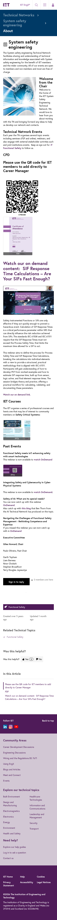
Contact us (8, 858)
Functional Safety (17, 607)
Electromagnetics (11, 811)
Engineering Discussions (14, 752)
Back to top (48, 720)
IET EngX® (25, 4)
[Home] (6, 4)
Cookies (41, 876)
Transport (34, 828)
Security (33, 823)
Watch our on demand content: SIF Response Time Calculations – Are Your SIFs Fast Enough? (27, 271)
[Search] (36, 5)
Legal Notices (44, 882)
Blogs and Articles (11, 769)
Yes (28, 659)
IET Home (8, 876)
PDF (7, 691)
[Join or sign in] (53, 5)
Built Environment (11, 796)
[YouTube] (16, 727)
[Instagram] (11, 727)
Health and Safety (11, 833)
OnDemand (9, 505)
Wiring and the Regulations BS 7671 (20, 758)
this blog (26, 508)
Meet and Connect (12, 775)
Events (6, 780)
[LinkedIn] (5, 727)
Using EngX (8, 763)
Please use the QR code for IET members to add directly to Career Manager (28, 686)
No (40, 659)
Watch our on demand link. (17, 394)
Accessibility (26, 882)
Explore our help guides (14, 847)
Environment (9, 827)
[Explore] (45, 5)
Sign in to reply (16, 581)
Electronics (8, 816)
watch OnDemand (43, 459)
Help (22, 876)
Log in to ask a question (14, 852)
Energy (6, 822)
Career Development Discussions (18, 747)
